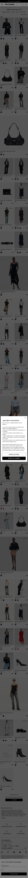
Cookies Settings (14, 454)
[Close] (25, 417)
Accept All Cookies (14, 458)
